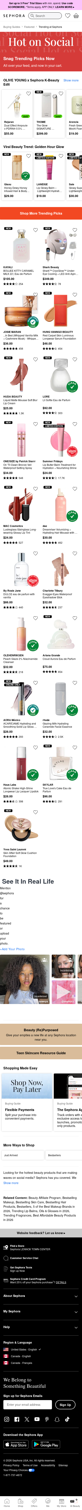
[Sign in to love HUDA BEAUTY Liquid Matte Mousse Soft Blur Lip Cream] (35, 359)
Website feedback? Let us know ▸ (41, 1233)
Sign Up (65, 1405)
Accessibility (48, 1465)
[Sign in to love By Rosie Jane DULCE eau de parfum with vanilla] (35, 553)
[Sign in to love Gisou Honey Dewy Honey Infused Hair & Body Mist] (28, 156)
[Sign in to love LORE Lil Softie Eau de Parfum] (75, 359)
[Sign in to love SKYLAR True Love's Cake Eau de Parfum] (75, 747)
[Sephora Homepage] (14, 15)
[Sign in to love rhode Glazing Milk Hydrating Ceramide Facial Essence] (75, 683)
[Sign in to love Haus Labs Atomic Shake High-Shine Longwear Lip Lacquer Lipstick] (35, 747)
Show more (71, 80)
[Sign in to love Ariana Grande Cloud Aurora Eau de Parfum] (75, 618)
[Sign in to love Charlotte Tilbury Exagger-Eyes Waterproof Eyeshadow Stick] (75, 553)
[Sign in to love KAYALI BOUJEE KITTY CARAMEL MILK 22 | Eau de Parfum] (35, 230)
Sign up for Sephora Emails (22, 1396)
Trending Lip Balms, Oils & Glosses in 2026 (40, 1211)
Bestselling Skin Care (30, 1202)
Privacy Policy (11, 1465)
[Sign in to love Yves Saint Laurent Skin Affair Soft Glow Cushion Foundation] (35, 812)
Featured (29, 26)
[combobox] (45, 15)
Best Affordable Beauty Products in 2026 (39, 1217)
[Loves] (67, 15)
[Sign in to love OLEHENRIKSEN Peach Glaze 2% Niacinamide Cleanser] (35, 618)
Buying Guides (11, 26)
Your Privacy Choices (15, 1470)
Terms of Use (30, 1465)
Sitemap (63, 1465)
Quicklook (10, 105)
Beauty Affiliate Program (45, 1198)
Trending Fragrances (17, 1215)
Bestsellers (24, 1206)
